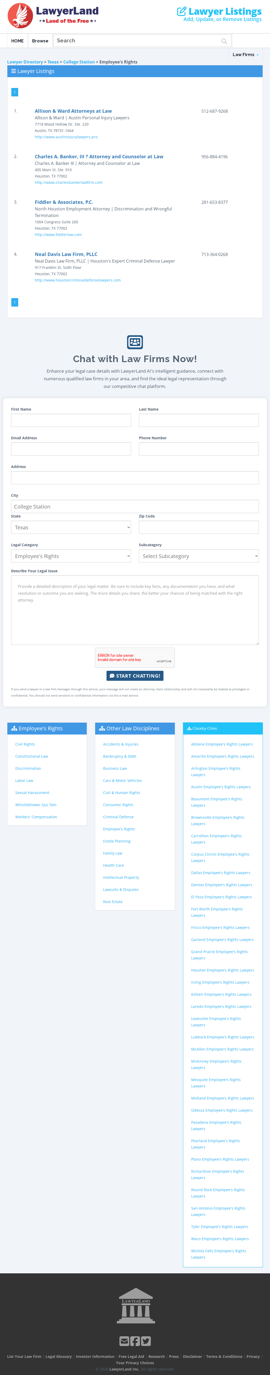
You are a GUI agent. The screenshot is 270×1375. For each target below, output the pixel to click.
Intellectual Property (121, 877)
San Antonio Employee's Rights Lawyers (218, 1211)
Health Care (113, 865)
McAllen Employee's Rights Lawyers (222, 1049)
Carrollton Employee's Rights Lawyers (216, 839)
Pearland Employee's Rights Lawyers (215, 1144)
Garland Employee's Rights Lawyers (222, 939)
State (16, 516)
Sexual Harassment (32, 792)
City (14, 495)
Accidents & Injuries (120, 744)
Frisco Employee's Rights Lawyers (220, 927)
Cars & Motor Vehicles (122, 780)
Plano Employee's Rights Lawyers (220, 1159)
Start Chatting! (137, 676)
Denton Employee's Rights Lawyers (221, 884)
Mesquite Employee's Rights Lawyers (216, 1082)
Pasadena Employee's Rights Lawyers (216, 1125)
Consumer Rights (118, 804)
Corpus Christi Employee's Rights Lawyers (220, 857)
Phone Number (153, 437)
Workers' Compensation (36, 816)
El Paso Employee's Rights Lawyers (221, 896)
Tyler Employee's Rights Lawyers (219, 1226)
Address (18, 466)
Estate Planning (117, 841)
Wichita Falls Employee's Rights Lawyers (218, 1254)
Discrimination (28, 768)
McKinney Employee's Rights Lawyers (216, 1064)
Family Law (112, 853)
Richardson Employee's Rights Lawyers (217, 1174)
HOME (17, 40)
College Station (79, 62)
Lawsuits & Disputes (121, 889)
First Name (21, 409)
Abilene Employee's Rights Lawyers (222, 744)
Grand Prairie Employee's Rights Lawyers (219, 954)
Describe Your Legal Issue (34, 570)
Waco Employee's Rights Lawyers (220, 1238)
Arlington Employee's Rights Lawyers (215, 771)
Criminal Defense (118, 816)
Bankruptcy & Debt (119, 756)
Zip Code (147, 516)
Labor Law (24, 780)
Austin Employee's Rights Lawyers (221, 786)
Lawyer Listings (224, 11)
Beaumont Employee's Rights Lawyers (216, 802)
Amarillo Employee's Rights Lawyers (222, 756)
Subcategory (150, 544)
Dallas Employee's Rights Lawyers (220, 872)
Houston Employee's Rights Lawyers (222, 970)
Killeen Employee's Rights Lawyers (221, 994)
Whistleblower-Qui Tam (35, 804)
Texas (53, 62)
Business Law (115, 768)
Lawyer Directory (25, 62)
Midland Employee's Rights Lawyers (222, 1098)
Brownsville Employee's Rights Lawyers (217, 820)
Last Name (148, 409)
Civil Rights (25, 744)
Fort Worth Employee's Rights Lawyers (217, 912)
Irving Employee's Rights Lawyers (220, 982)
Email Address (24, 437)
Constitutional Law (31, 756)
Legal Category (24, 544)
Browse (40, 40)
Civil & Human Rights (121, 792)
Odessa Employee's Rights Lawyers (222, 1110)
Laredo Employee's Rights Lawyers (221, 1006)
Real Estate (113, 901)
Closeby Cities (204, 728)
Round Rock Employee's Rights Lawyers (218, 1193)
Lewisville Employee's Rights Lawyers (216, 1021)
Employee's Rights (41, 728)
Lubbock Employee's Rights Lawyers (222, 1036)
